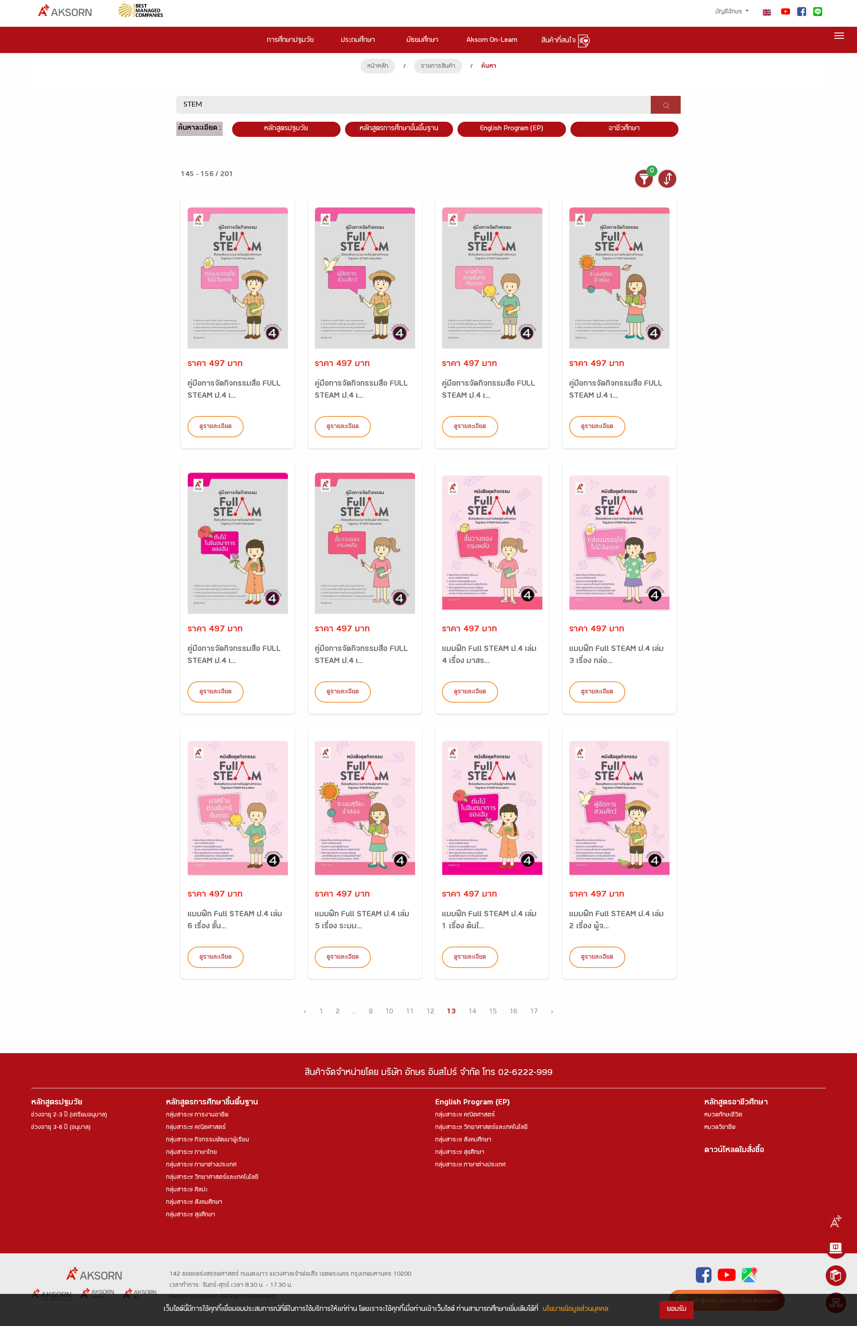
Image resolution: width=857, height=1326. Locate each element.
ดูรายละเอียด (216, 427)
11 (410, 1012)
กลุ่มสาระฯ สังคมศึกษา (194, 1203)
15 (493, 1012)
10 (389, 1012)
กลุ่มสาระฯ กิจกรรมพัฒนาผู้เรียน (207, 1140)
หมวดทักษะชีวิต (723, 1115)
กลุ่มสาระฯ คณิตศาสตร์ (196, 1128)
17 (534, 1012)
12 (430, 1012)
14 (472, 1012)
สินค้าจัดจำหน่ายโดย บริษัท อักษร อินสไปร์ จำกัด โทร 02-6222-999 (429, 1074)
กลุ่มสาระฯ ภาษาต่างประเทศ (201, 1165)
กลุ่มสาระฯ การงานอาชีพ (197, 1115)
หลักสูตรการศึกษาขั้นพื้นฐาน (399, 129)
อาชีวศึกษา (624, 129)
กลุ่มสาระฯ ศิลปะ (187, 1190)
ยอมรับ (676, 1310)
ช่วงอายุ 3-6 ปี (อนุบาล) (61, 1128)
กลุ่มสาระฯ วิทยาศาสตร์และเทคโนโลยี (212, 1178)
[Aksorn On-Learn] (836, 1248)
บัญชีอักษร (730, 12)
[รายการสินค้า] (836, 1275)
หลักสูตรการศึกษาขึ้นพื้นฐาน (212, 1103)
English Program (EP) (511, 129)
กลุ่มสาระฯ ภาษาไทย (191, 1153)
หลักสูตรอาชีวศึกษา (736, 1103)
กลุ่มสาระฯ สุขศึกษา (190, 1215)
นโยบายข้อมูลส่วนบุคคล (575, 1310)
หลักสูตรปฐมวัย (56, 1103)
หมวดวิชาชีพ (720, 1128)
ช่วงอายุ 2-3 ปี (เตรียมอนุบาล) (69, 1115)
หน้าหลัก (377, 67)
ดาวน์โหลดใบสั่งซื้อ (734, 1151)
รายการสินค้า (438, 67)
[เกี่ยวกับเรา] (836, 1221)
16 (513, 1012)
